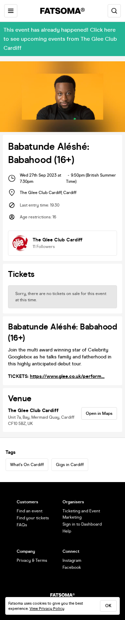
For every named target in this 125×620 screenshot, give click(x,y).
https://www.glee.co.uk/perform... (67, 376)
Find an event (29, 511)
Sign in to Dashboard (82, 524)
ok (108, 605)
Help (66, 531)
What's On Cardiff (27, 464)
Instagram (71, 560)
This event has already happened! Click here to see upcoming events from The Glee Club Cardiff (60, 38)
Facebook (71, 567)
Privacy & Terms (32, 560)
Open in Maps (99, 413)
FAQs (22, 524)
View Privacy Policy (47, 608)
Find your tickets (33, 518)
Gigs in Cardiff (70, 464)
